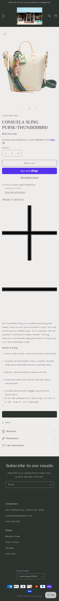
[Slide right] (36, 109)
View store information (15, 192)
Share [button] (7, 423)
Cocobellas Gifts (26, 596)
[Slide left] (23, 109)
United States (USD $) (28, 576)
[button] (3, 16)
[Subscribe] (50, 484)
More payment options (29, 177)
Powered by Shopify (36, 596)
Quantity (5, 148)
